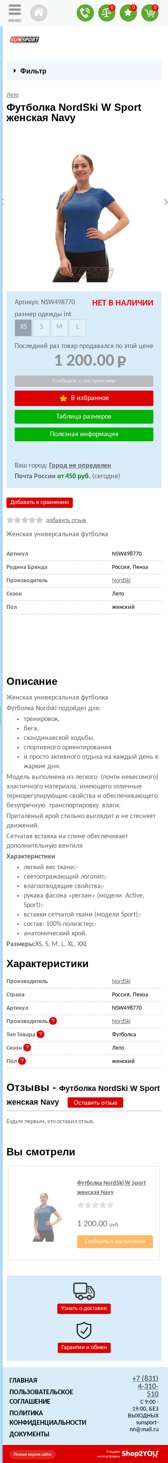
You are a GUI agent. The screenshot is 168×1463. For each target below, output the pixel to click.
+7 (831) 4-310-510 (145, 1387)
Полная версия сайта (32, 1454)
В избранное (89, 398)
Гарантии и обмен (84, 1347)
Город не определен (80, 465)
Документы (29, 1434)
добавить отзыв (66, 520)
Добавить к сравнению (39, 502)
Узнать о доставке (84, 1308)
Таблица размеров (84, 416)
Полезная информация (84, 434)
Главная (23, 1380)
